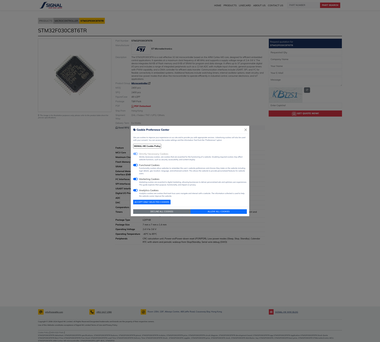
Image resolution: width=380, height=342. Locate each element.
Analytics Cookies (149, 190)
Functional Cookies (149, 165)
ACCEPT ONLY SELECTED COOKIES (151, 202)
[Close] (245, 129)
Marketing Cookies (149, 179)
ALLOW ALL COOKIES (219, 211)
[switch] (135, 165)
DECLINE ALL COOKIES (161, 211)
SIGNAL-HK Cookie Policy (147, 146)
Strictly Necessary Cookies (153, 153)
